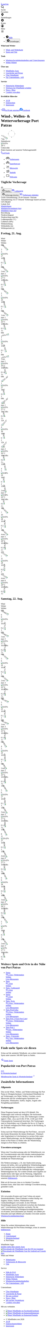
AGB (8, 100)
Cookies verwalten (13, 92)
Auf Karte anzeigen (12, 110)
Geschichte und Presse (14, 73)
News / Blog (10, 90)
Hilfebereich (12, 1178)
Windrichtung (6, 206)
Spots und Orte (11, 52)
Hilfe (11, 38)
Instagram (35, 1313)
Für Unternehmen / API (15, 77)
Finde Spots (8, 1061)
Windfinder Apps (12, 71)
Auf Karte (6, 153)
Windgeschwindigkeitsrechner (12, 1216)
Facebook (26, 110)
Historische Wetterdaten (15, 86)
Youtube (34, 1315)
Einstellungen (14, 41)
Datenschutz (10, 103)
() (11, 208)
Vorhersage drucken (12, 195)
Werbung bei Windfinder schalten (18, 88)
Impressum (10, 105)
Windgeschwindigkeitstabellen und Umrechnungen (25, 60)
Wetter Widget (11, 62)
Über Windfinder (12, 75)
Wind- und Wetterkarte (14, 50)
